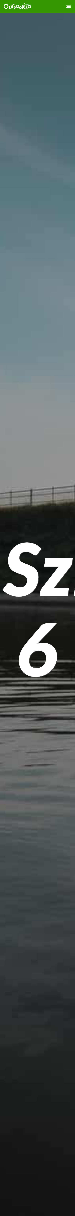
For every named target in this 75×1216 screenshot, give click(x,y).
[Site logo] (17, 6)
